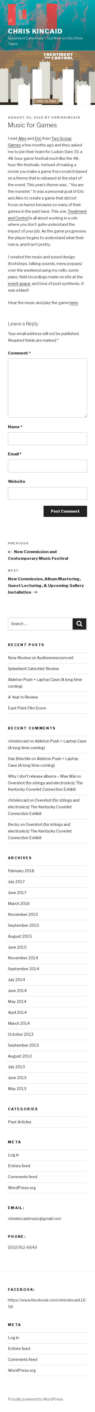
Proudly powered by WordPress (35, 1399)
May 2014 (17, 1001)
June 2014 (17, 990)
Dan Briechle (19, 758)
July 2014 (16, 979)
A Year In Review (23, 697)
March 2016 (19, 903)
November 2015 (23, 914)
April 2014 (17, 1012)
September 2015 (23, 925)
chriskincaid (66, 117)
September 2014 (23, 968)
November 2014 (23, 958)
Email (14, 454)
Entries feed (19, 1166)
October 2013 (20, 1034)
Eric (38, 138)
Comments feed (22, 1176)
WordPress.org (22, 1187)
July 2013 (16, 1066)
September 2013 (23, 1045)
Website (16, 481)
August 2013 (20, 1056)
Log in (13, 1155)
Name (15, 427)
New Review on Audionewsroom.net (41, 657)
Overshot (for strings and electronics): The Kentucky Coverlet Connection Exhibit (43, 807)
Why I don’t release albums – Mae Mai (42, 776)
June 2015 (17, 947)
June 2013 (17, 1077)
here (74, 302)
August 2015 (20, 936)
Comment (19, 353)
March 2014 (19, 1023)
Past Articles (19, 1122)
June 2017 (17, 892)
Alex (22, 138)
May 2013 (17, 1088)
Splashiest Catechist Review (33, 668)
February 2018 (21, 870)
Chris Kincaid (35, 31)
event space (19, 283)
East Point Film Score (27, 708)
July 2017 (16, 881)
